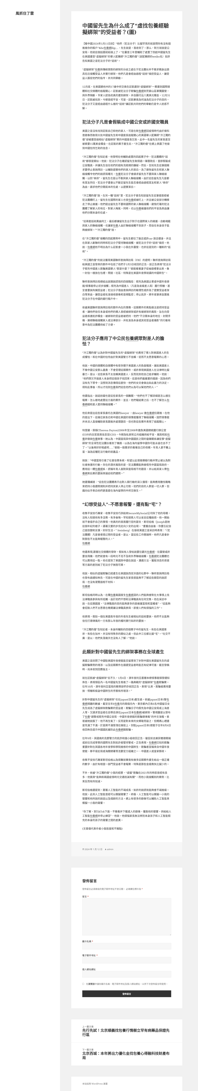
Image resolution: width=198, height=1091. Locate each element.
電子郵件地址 (90, 955)
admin (110, 849)
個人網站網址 (89, 969)
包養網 (107, 48)
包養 (97, 69)
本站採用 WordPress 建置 (95, 1083)
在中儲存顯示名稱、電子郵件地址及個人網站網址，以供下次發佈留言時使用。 (127, 983)
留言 (85, 896)
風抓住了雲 (25, 13)
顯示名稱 (87, 941)
